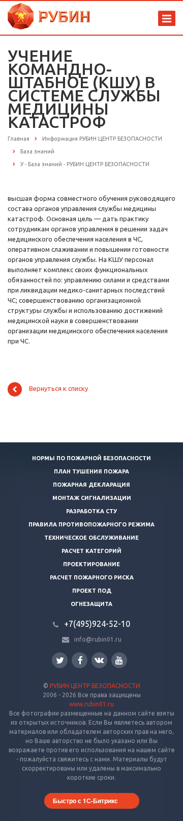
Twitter (60, 660)
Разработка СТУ (91, 511)
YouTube (119, 660)
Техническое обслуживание (91, 538)
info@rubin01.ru (97, 639)
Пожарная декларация (91, 485)
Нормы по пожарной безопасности (91, 458)
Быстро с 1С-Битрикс (85, 800)
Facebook (79, 660)
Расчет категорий (91, 551)
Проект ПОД (91, 591)
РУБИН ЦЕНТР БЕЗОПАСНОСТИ (95, 685)
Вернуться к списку (58, 388)
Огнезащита (91, 604)
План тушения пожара (91, 471)
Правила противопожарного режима (91, 524)
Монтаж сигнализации (91, 498)
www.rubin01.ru (91, 704)
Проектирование (91, 564)
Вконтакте (99, 660)
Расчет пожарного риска (92, 577)
